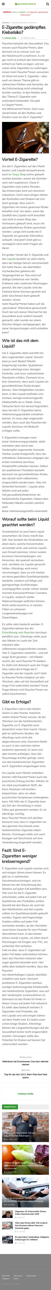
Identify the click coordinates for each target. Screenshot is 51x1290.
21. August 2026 (11, 1139)
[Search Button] (47, 4)
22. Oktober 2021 (28, 38)
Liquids (11, 259)
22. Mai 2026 (20, 1232)
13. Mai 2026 (20, 1243)
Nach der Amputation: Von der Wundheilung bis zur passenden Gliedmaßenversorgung (24, 1200)
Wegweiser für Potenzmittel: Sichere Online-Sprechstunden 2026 (30, 1212)
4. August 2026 (10, 1172)
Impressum (18, 1275)
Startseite (5, 23)
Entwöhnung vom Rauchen (18, 632)
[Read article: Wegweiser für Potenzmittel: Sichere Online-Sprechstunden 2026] (7, 1214)
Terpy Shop (19, 174)
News (16, 1278)
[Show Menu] (3, 4)
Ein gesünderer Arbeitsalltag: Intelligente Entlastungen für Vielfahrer (32, 1238)
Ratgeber (6, 1278)
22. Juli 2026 (9, 1205)
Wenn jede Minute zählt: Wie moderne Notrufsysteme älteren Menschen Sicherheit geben (31, 1226)
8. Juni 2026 (20, 1217)
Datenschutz (31, 1275)
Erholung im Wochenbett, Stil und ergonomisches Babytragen (19, 1134)
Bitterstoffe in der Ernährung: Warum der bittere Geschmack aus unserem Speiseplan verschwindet (24, 1165)
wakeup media (10, 38)
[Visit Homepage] (25, 4)
